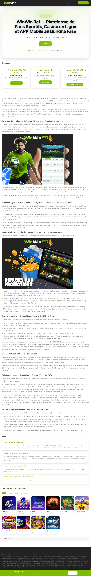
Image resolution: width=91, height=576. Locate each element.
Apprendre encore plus (75, 84)
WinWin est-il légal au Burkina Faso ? (15, 442)
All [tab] (4, 493)
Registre (45, 43)
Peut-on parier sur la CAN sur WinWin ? (15, 466)
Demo (9, 504)
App (68, 2)
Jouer (73, 573)
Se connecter (83, 2)
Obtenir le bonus (16, 83)
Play (9, 501)
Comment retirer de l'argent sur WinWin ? (16, 453)
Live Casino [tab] (24, 493)
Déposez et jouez (45, 82)
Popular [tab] (10, 493)
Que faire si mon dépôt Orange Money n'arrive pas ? (19, 476)
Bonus (73, 2)
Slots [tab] (16, 493)
